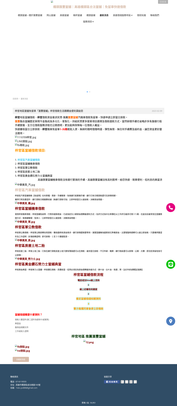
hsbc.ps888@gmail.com (26, 387)
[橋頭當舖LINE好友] (170, 264)
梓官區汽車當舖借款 (29, 159)
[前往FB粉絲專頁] (112, 381)
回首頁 (15, 99)
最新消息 (24, 99)
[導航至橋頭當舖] (170, 321)
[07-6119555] (170, 207)
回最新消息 (20, 359)
